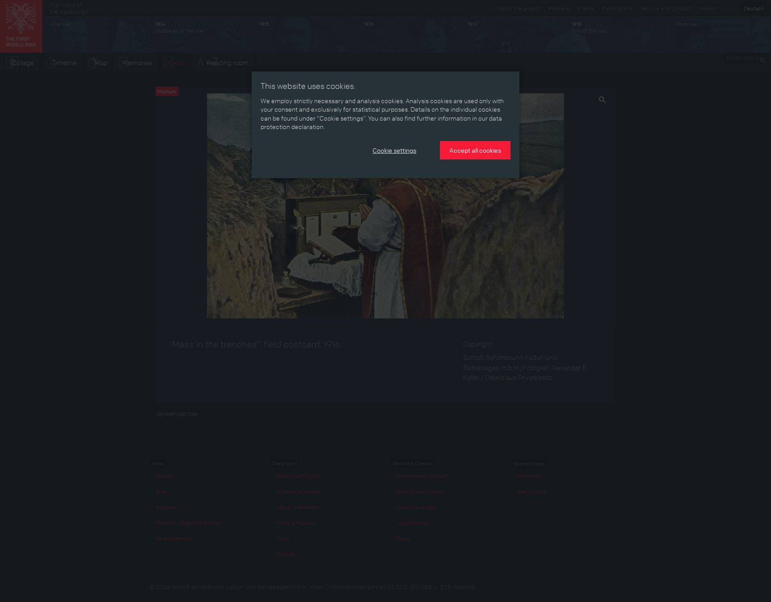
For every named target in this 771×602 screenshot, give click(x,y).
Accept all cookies (475, 150)
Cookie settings (394, 150)
